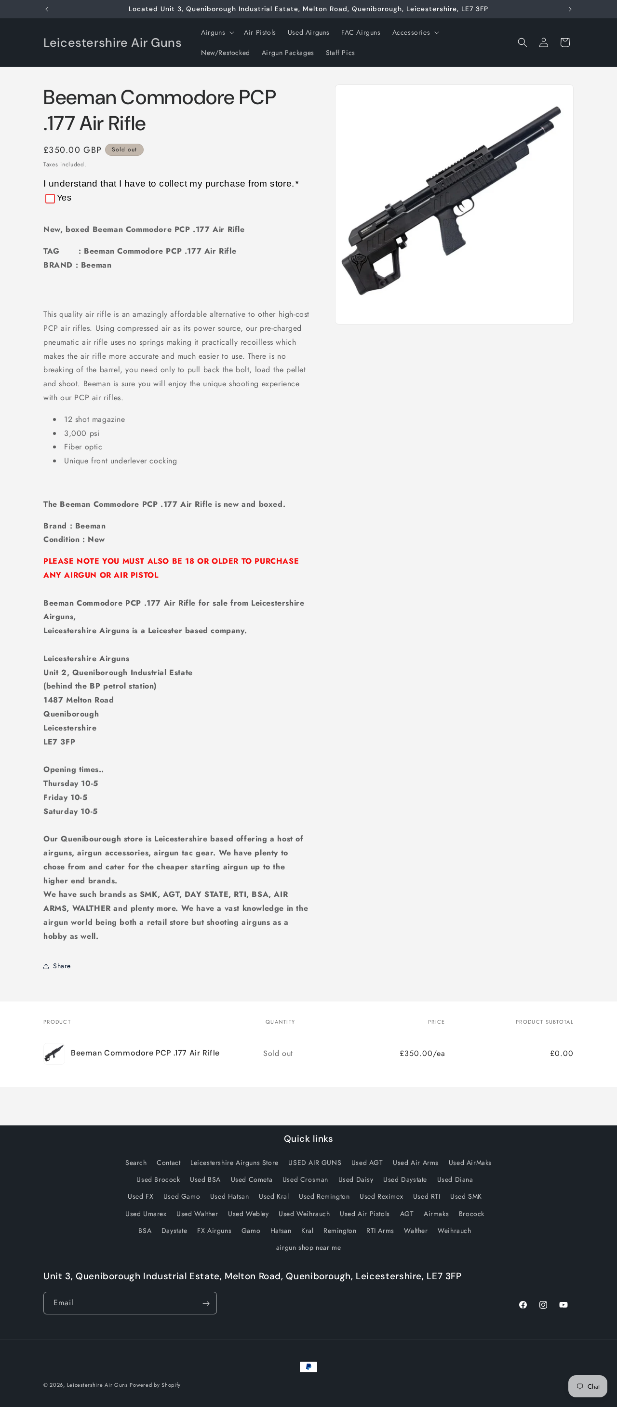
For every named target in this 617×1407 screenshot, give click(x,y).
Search (136, 1162)
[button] (216, 32)
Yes (64, 198)
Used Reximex (381, 1197)
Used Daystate (405, 1179)
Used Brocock (158, 1179)
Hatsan (281, 1230)
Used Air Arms (416, 1162)
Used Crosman (305, 1179)
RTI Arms (380, 1230)
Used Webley (248, 1213)
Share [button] (62, 966)
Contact (168, 1162)
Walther (416, 1230)
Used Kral (274, 1197)
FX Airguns (214, 1230)
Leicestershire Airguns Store (234, 1162)
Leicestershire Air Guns (97, 1385)
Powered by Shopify (155, 1385)
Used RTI (427, 1197)
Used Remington (324, 1197)
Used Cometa (252, 1179)
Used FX (140, 1197)
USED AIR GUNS (314, 1162)
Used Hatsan (229, 1197)
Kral (307, 1230)
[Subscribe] (205, 1303)
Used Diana (455, 1179)
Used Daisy (356, 1179)
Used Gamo (181, 1197)
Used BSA (205, 1179)
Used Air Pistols (365, 1213)
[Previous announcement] (46, 9)
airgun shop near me (308, 1247)
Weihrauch (454, 1230)
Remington (339, 1230)
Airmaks (436, 1213)
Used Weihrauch (304, 1213)
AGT (407, 1213)
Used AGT (367, 1162)
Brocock (471, 1213)
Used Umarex (146, 1213)
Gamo (250, 1230)
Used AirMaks (470, 1162)
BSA (144, 1230)
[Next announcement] (570, 9)
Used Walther (197, 1213)
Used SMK (466, 1197)
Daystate (174, 1230)
